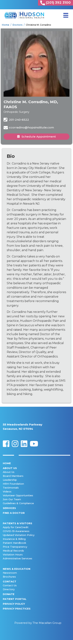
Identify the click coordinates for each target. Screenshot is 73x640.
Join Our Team (12, 499)
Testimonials (11, 487)
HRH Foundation (13, 483)
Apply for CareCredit (15, 527)
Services (9, 508)
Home (5, 24)
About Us (10, 468)
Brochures (9, 576)
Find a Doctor (14, 512)
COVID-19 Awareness (16, 531)
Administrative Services (17, 558)
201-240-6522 (18, 119)
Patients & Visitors (17, 523)
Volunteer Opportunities (18, 495)
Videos (7, 491)
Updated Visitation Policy (18, 534)
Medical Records (13, 550)
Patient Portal (14, 598)
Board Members (13, 475)
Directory (9, 589)
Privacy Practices (17, 608)
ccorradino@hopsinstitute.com (31, 127)
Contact (9, 581)
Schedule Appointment (39, 136)
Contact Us (10, 585)
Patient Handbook (14, 542)
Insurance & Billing (14, 538)
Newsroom (10, 572)
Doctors (17, 24)
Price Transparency (15, 546)
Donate (8, 594)
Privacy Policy (14, 603)
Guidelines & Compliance (18, 503)
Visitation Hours (13, 554)
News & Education (16, 568)
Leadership (10, 479)
